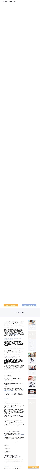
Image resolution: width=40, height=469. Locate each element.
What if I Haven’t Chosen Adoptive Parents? (32, 360)
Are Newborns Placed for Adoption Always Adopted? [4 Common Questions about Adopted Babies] (32, 345)
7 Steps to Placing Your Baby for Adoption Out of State (32, 384)
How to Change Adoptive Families (32, 372)
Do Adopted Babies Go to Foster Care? (32, 395)
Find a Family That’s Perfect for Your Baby (32, 327)
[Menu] (38, 1)
